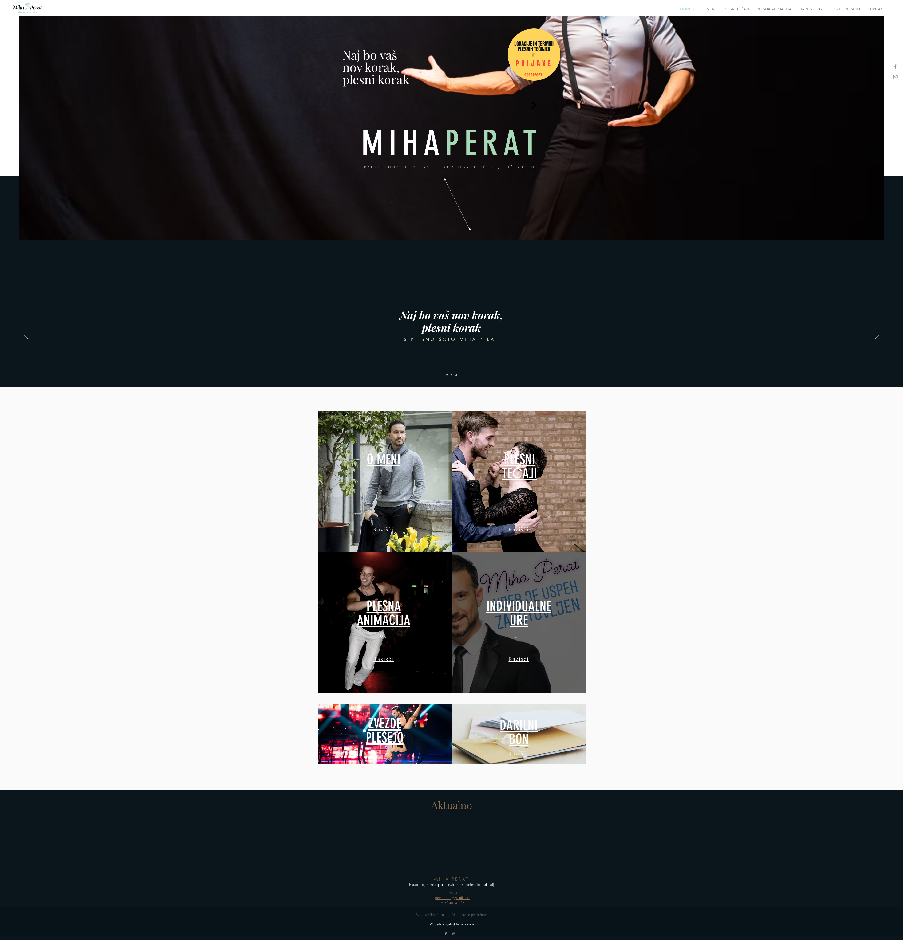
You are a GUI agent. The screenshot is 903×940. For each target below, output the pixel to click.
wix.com (467, 924)
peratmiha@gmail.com (452, 897)
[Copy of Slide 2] (456, 375)
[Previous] (26, 335)
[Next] (877, 335)
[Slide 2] (452, 375)
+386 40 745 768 (452, 902)
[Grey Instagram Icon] (895, 77)
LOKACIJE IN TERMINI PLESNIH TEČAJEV (534, 46)
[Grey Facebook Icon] (895, 67)
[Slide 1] (447, 375)
